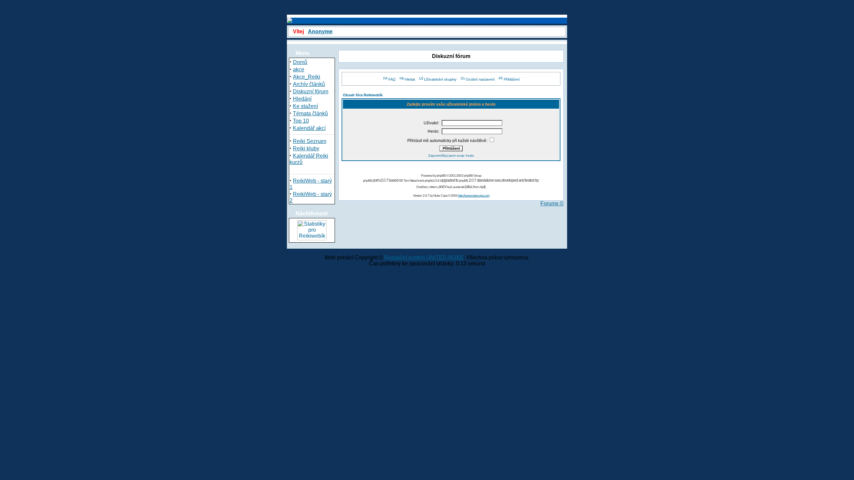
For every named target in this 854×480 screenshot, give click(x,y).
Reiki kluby (306, 148)
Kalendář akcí (309, 128)
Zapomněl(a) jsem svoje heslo (451, 155)
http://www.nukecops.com (473, 195)
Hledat (410, 79)
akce (298, 69)
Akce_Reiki (306, 77)
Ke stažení (305, 106)
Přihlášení (512, 79)
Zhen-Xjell (478, 187)
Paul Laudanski (454, 187)
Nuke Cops (440, 195)
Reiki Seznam (309, 141)
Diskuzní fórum (310, 91)
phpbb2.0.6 (432, 180)
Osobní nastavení (480, 79)
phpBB (441, 175)
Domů (300, 62)
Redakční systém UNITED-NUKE (424, 257)
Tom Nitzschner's (414, 180)
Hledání (302, 99)
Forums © (552, 203)
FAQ (392, 79)
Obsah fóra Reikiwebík (363, 95)
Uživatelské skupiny (440, 79)
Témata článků (310, 113)
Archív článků (309, 84)
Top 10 (301, 121)
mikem (433, 187)
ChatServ (422, 187)
